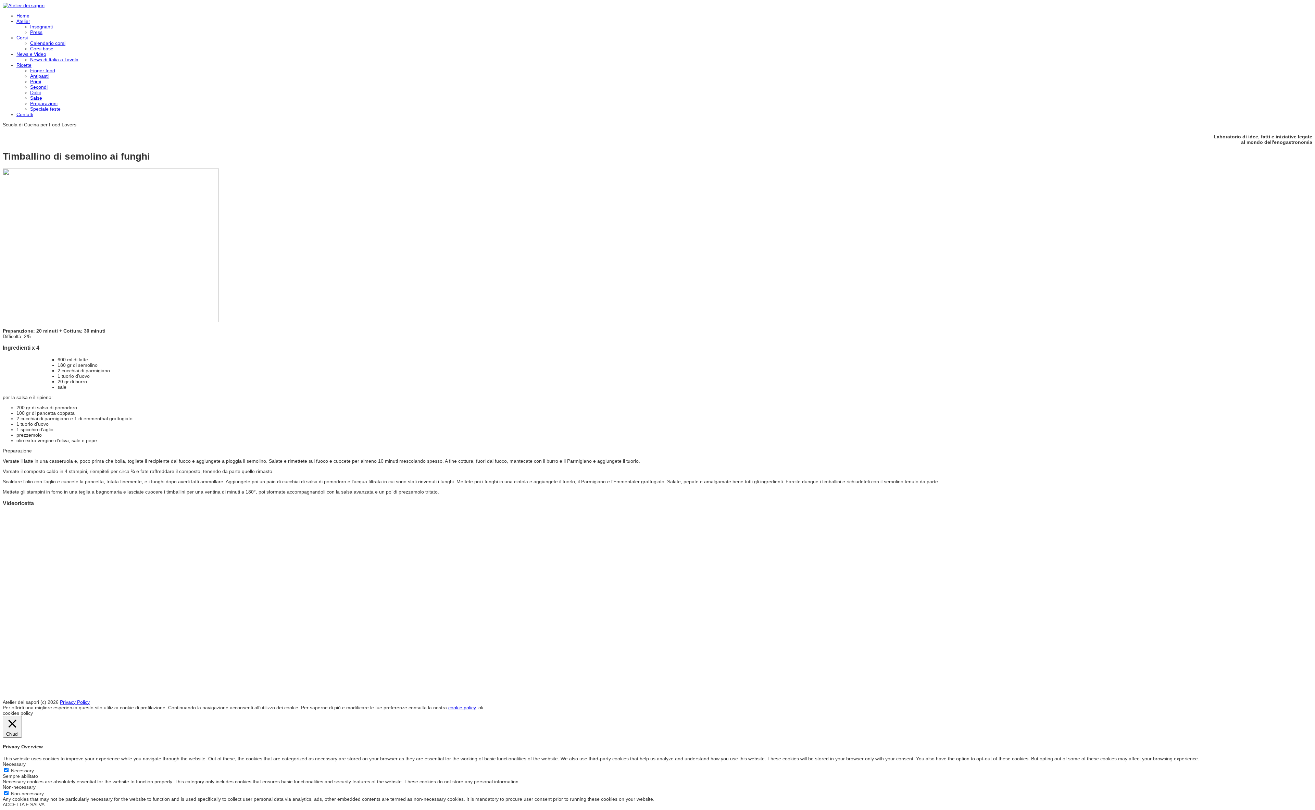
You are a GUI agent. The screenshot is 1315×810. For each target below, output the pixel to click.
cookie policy (462, 707)
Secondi (39, 87)
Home (22, 15)
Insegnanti (41, 26)
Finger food (42, 70)
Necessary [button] (14, 764)
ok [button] (481, 707)
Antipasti (39, 76)
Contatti (24, 114)
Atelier (23, 21)
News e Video (31, 54)
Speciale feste (45, 109)
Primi (35, 81)
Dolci (35, 92)
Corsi (22, 37)
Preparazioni (44, 103)
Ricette (24, 65)
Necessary (22, 770)
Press (36, 32)
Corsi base (41, 48)
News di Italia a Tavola (54, 59)
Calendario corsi (47, 43)
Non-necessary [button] (19, 787)
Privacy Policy (75, 702)
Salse (36, 98)
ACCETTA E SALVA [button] (24, 804)
